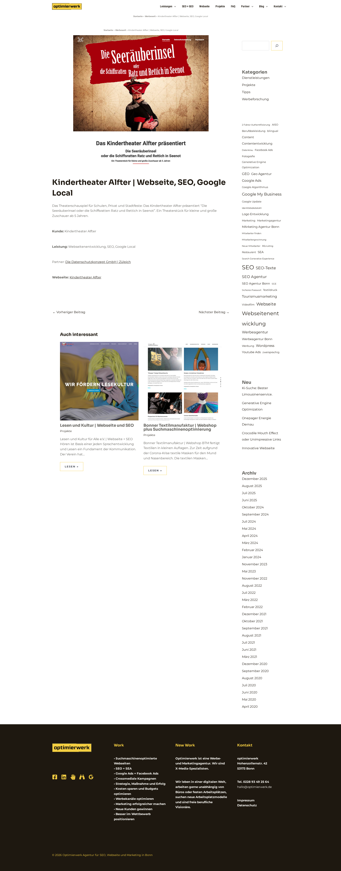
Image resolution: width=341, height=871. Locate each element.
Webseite (266, 303)
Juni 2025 (249, 500)
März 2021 (249, 657)
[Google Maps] (91, 777)
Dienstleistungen (256, 78)
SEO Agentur (254, 276)
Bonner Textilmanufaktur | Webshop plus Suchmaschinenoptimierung (179, 427)
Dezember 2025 (254, 479)
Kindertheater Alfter (85, 277)
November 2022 (254, 578)
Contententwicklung (257, 143)
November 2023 (254, 564)
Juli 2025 (249, 493)
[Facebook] (54, 777)
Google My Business (262, 194)
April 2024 (250, 536)
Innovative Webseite (258, 448)
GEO (245, 174)
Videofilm (248, 304)
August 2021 (251, 635)
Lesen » (72, 466)
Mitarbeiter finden (251, 233)
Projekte (66, 431)
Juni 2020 (249, 692)
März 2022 (250, 600)
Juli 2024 (249, 521)
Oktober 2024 (253, 507)
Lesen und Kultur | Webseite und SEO (97, 425)
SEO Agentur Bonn (256, 283)
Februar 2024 (252, 550)
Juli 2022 (249, 593)
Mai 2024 (249, 529)
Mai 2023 (249, 571)
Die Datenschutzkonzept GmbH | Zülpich (98, 262)
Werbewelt (150, 16)
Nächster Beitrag (214, 312)
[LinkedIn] (64, 777)
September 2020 (255, 671)
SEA (261, 252)
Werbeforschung (255, 99)
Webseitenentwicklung (260, 318)
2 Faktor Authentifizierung (256, 125)
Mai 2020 (249, 699)
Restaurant (249, 252)
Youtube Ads (251, 352)
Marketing (248, 220)
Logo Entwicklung (255, 214)
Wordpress (265, 346)
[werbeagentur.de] (82, 777)
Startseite (138, 16)
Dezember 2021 (254, 614)
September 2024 (255, 514)
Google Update (251, 201)
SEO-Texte (266, 268)
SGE (274, 284)
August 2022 (252, 585)
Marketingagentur (269, 220)
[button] (174, 6)
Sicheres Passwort (251, 290)
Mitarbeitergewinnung (254, 239)
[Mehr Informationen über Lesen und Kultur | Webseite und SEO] (99, 381)
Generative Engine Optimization (254, 164)
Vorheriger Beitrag (68, 312)
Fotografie (248, 156)
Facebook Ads (264, 149)
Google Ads (251, 181)
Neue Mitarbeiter (251, 246)
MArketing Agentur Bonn (260, 227)
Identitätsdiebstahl (251, 208)
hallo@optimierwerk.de (254, 787)
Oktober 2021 (252, 621)
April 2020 (250, 706)
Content (248, 137)
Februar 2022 (252, 607)
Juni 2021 (249, 650)
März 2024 (250, 543)
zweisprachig (270, 352)
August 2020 (252, 678)
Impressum (246, 800)
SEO (248, 267)
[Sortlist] (73, 777)
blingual (272, 130)
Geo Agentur (261, 174)
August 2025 (252, 486)
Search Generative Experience (258, 258)
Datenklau (247, 150)
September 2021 (255, 628)
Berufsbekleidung (253, 130)
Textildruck (270, 289)
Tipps (246, 92)
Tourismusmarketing (259, 296)
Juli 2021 (248, 642)
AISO (275, 124)
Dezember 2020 (254, 664)
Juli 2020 (249, 685)
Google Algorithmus (255, 187)
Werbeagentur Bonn (257, 339)
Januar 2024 (251, 557)
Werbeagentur (255, 332)
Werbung (248, 345)
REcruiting (267, 246)
